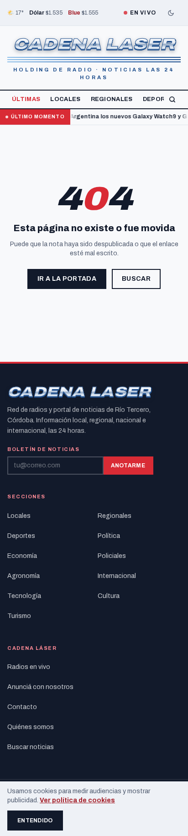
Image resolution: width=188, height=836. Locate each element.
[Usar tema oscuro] (171, 13)
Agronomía (23, 576)
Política (109, 535)
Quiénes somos (30, 727)
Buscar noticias (30, 747)
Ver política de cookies (77, 800)
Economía (22, 555)
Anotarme (128, 465)
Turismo (19, 616)
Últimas (26, 99)
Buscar (136, 278)
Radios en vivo (28, 667)
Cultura (109, 596)
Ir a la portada (66, 278)
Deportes (160, 99)
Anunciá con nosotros (40, 687)
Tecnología (24, 596)
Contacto (22, 707)
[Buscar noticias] (172, 99)
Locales (65, 99)
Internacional (117, 576)
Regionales (112, 99)
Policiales (112, 555)
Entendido (35, 820)
